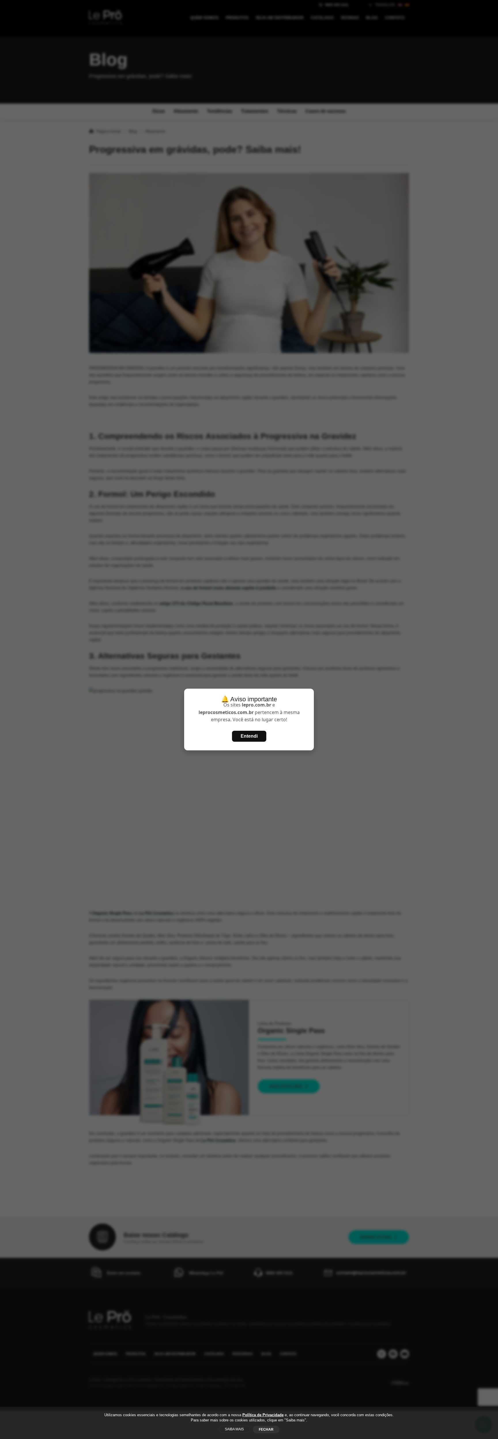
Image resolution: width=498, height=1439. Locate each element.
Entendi (249, 736)
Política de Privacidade (263, 1415)
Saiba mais (234, 1429)
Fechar (266, 1429)
